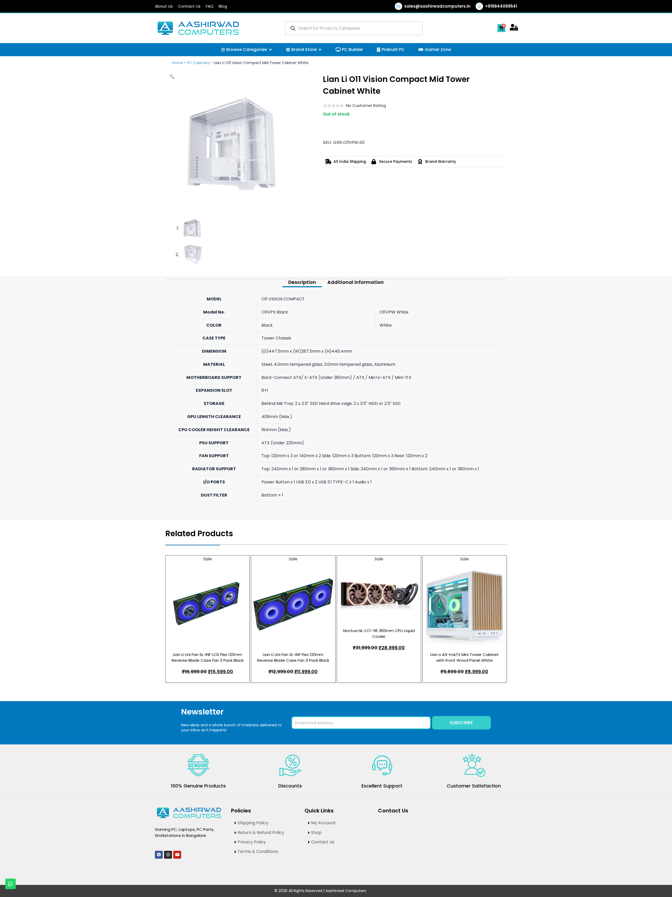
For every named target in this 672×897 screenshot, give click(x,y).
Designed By (384, 891)
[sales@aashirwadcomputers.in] (398, 6)
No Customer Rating (366, 105)
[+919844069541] (479, 6)
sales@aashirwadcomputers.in (437, 6)
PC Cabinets (198, 62)
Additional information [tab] (355, 282)
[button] (172, 77)
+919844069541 (501, 6)
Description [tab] (302, 282)
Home (177, 62)
